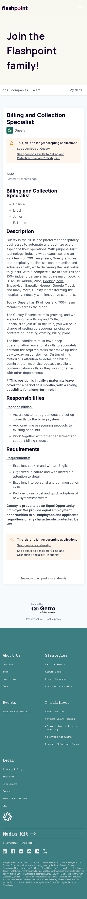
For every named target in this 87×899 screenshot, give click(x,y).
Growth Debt (53, 671)
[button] (80, 8)
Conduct (8, 791)
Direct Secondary (56, 678)
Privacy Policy (13, 769)
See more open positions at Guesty (43, 578)
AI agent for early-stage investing (62, 728)
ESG (5, 805)
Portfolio (9, 678)
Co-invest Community (58, 686)
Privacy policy (34, 618)
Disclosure (10, 783)
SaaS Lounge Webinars (17, 711)
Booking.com (53, 281)
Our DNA (8, 664)
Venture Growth (55, 664)
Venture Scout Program (60, 718)
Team (5, 671)
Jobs (5, 686)
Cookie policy (53, 618)
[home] (15, 8)
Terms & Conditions (15, 798)
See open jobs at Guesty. (34, 148)
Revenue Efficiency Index (62, 744)
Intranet (8, 776)
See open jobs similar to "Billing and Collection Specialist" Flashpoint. (40, 156)
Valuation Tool (55, 711)
